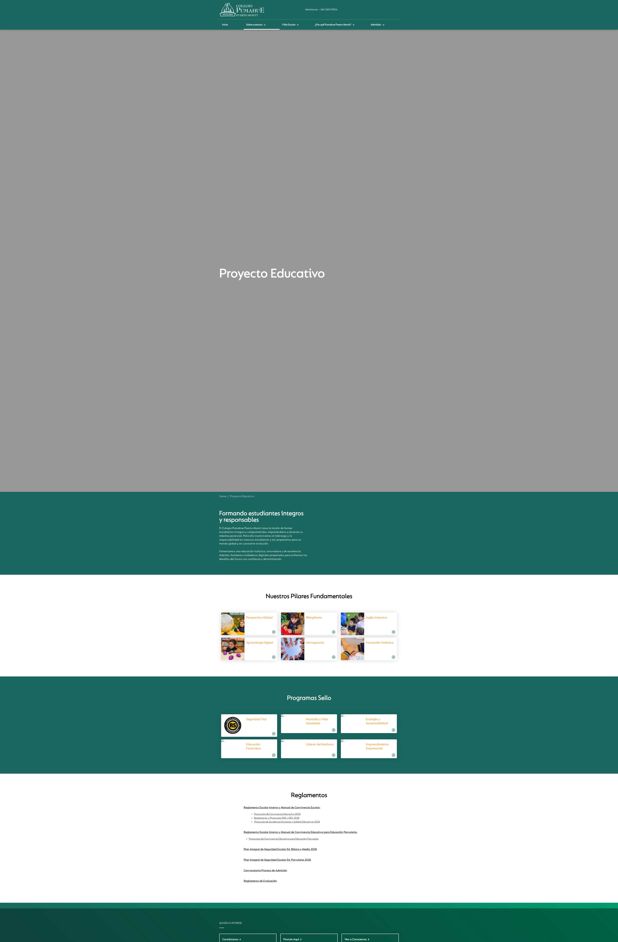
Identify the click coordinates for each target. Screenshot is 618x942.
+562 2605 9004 (328, 9)
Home (222, 496)
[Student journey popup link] (248, 624)
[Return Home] (242, 9)
